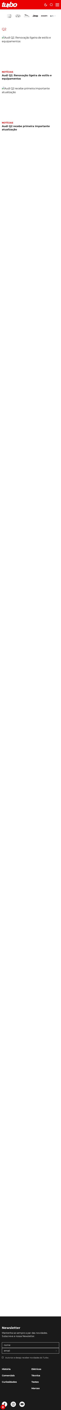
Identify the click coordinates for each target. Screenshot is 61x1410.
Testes (35, 1382)
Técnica (35, 1375)
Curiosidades (9, 1382)
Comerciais (8, 1375)
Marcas (35, 1388)
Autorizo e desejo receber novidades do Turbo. (27, 1358)
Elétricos (36, 1369)
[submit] (56, 1351)
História (6, 1369)
